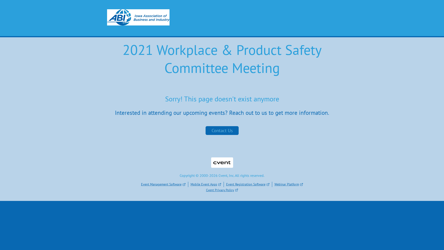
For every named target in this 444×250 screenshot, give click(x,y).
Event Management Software (161, 184)
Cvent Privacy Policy (220, 190)
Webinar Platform (286, 184)
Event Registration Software (245, 184)
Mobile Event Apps (204, 184)
